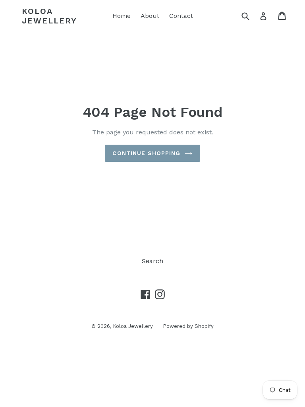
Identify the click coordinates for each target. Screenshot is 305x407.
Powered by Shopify (188, 326)
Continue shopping (146, 153)
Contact (181, 15)
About (150, 15)
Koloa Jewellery (49, 15)
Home (121, 15)
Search (152, 261)
